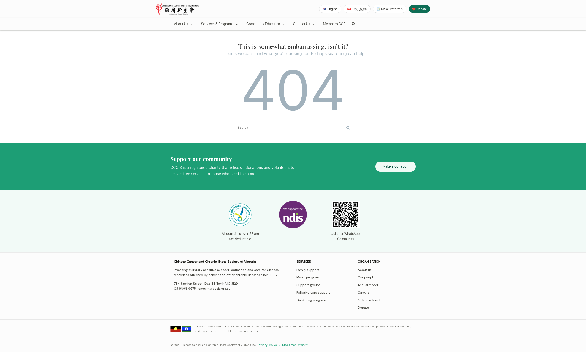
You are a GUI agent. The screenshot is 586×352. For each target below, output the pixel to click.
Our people (366, 277)
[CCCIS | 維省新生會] (177, 9)
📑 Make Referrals (390, 9)
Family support (307, 270)
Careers (363, 292)
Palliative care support (313, 292)
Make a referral (369, 300)
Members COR (334, 24)
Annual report (368, 285)
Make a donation (395, 166)
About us (365, 270)
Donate (363, 308)
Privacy (263, 345)
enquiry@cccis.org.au (214, 289)
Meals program (307, 277)
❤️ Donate (419, 9)
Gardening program (311, 300)
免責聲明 (303, 345)
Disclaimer (289, 345)
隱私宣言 (274, 345)
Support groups (308, 285)
